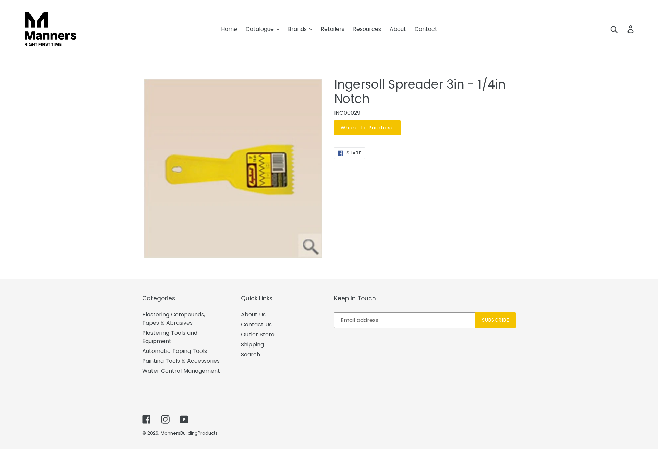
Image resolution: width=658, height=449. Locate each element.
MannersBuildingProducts (189, 433)
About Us (253, 315)
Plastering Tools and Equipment (169, 337)
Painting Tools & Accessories (181, 361)
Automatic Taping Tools (174, 351)
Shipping (252, 344)
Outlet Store (258, 334)
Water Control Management (181, 371)
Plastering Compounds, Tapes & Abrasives (173, 319)
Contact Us (256, 325)
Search (250, 354)
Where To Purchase (367, 127)
